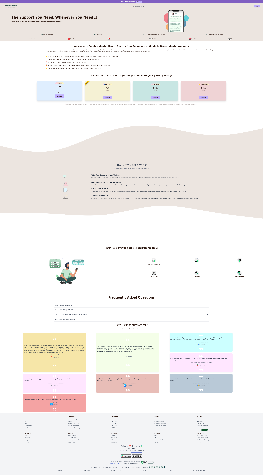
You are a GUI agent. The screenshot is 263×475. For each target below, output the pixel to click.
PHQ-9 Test (114, 421)
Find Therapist (71, 442)
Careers (199, 430)
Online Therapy (72, 435)
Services (121, 467)
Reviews (60, 470)
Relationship (114, 442)
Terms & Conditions (116, 470)
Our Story (199, 419)
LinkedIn (27, 442)
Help (91, 467)
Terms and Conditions (202, 425)
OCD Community (72, 421)
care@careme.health (136, 452)
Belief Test (113, 428)
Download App (28, 425)
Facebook (27, 437)
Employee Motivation (159, 421)
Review (143, 6)
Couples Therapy (72, 437)
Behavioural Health (159, 440)
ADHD (155, 437)
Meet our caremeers (202, 428)
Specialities (145, 470)
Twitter (26, 435)
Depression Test (115, 419)
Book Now (139, 1)
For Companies (136, 6)
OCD (112, 440)
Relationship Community (74, 423)
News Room (200, 421)
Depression (114, 437)
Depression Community (74, 428)
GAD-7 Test (114, 425)
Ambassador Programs (160, 425)
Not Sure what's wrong (203, 440)
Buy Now (59, 96)
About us (127, 467)
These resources (114, 463)
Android (27, 423)
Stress (155, 435)
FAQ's (132, 467)
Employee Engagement (160, 423)
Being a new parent (202, 435)
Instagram (27, 440)
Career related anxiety (202, 437)
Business (115, 467)
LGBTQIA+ (156, 442)
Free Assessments (106, 467)
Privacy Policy (200, 423)
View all (199, 442)
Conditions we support (124, 6)
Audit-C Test (114, 423)
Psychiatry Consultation (74, 440)
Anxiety (113, 435)
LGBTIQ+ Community (73, 425)
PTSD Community (72, 419)
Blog (26, 419)
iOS (25, 421)
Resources (149, 6)
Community (97, 467)
